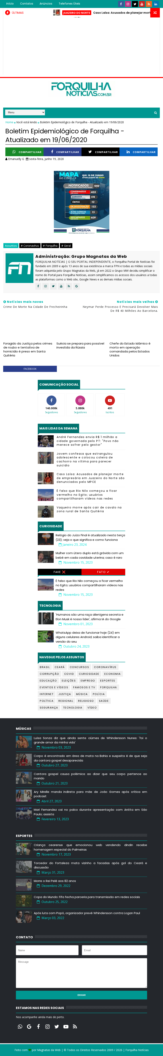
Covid (69, 674)
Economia (112, 674)
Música (82, 694)
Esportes (107, 681)
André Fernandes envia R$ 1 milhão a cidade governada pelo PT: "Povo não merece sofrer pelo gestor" (88, 441)
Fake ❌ (60, 572)
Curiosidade (89, 674)
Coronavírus (105, 667)
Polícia (99, 694)
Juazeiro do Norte (64, 12)
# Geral (66, 245)
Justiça (64, 694)
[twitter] (135, 4)
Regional (65, 701)
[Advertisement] (81, 47)
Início (10, 4)
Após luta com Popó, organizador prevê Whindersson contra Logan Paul (87, 913)
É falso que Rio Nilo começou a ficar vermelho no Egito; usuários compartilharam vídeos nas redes (87, 495)
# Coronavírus (30, 245)
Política (46, 701)
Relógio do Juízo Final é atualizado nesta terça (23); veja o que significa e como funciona (90, 537)
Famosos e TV (84, 687)
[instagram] (128, 4)
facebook (30, 369)
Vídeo (92, 707)
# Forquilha (50, 245)
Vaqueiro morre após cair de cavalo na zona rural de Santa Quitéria (89, 509)
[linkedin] (156, 4)
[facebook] (121, 4)
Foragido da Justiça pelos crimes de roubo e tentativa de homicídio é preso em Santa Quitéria (27, 349)
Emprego (88, 681)
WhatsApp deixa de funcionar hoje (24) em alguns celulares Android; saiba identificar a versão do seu (88, 637)
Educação (48, 681)
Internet (46, 694)
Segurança (49, 707)
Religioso (86, 701)
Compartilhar (30, 152)
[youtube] (142, 4)
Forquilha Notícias (137, 1050)
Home (9, 122)
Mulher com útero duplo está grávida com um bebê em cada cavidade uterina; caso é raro (90, 555)
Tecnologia (72, 707)
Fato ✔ (103, 572)
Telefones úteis (69, 4)
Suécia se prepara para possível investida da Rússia (80, 345)
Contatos (26, 4)
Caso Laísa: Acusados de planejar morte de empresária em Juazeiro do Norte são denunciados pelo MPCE (91, 478)
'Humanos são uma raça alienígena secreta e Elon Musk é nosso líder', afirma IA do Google (89, 616)
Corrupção (49, 674)
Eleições (69, 681)
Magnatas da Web (49, 1050)
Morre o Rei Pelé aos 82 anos (55, 881)
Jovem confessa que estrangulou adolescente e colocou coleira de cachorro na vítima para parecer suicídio (85, 459)
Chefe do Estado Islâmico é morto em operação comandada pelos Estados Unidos (130, 349)
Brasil (45, 667)
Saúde (104, 701)
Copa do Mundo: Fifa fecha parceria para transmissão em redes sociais (87, 897)
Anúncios (46, 4)
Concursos (79, 667)
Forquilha (108, 687)
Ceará (60, 667)
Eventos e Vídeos (54, 687)
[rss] (149, 4)
